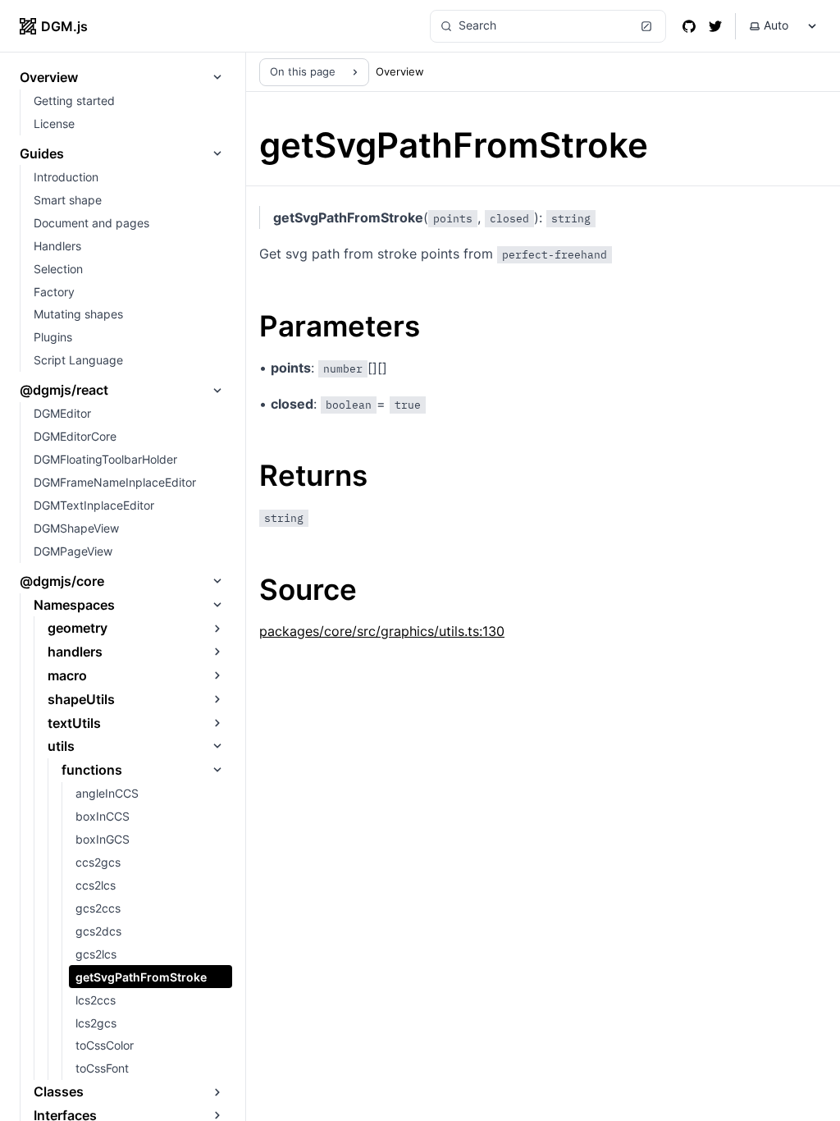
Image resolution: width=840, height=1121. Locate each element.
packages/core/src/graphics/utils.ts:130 (381, 631)
